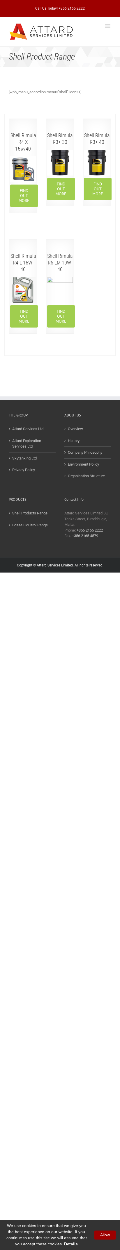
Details (71, 1244)
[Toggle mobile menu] (108, 26)
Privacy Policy (23, 470)
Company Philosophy (85, 452)
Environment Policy (83, 464)
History (74, 441)
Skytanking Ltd (24, 458)
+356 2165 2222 (90, 530)
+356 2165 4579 (85, 536)
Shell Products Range (29, 513)
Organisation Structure (86, 476)
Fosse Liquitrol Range (30, 525)
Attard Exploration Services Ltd (26, 444)
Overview (75, 429)
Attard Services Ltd (27, 429)
